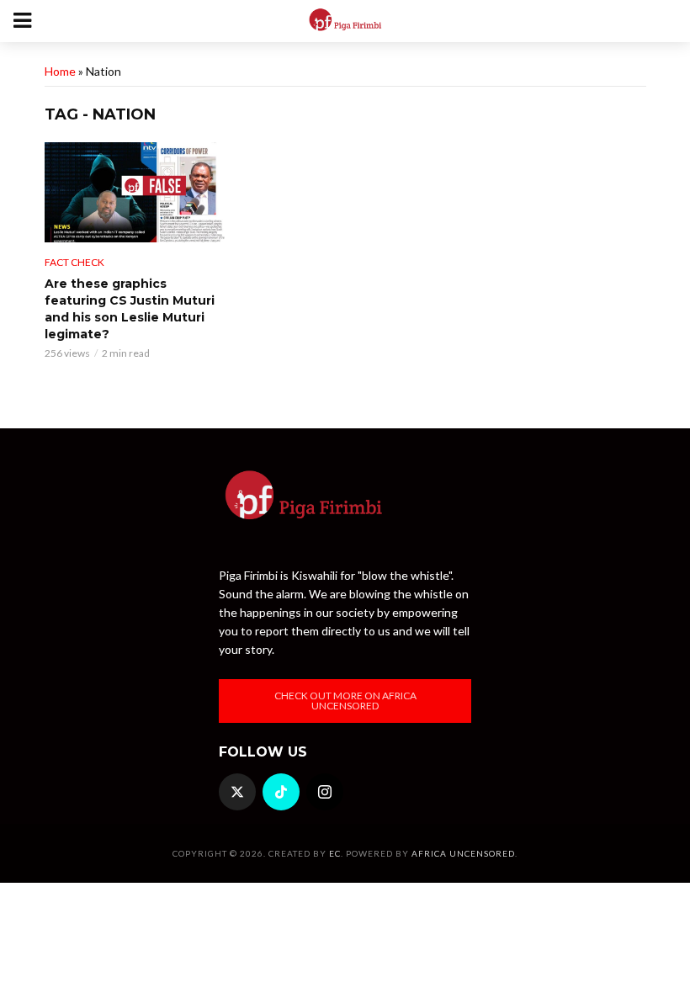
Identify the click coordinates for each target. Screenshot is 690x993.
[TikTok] (281, 791)
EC (335, 853)
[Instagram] (324, 791)
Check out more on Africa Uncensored (345, 700)
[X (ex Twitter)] (237, 791)
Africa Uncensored (463, 853)
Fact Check (74, 262)
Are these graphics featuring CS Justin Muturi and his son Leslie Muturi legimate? (130, 309)
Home (60, 71)
